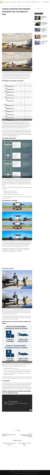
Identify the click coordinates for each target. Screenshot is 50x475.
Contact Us (24, 471)
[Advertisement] (17, 24)
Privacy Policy (12, 471)
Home (3, 6)
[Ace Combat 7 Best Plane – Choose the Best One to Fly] (37, 30)
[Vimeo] (47, 2)
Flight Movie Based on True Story (44, 17)
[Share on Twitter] (17, 430)
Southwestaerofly (34, 473)
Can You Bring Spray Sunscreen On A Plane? (44, 23)
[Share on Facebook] (16, 430)
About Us (19, 471)
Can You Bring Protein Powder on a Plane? (44, 36)
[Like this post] (15, 430)
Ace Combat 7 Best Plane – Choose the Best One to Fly (44, 30)
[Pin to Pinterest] (18, 430)
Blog (39, 471)
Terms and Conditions (32, 471)
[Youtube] (46, 2)
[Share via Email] (19, 430)
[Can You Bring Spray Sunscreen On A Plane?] (37, 24)
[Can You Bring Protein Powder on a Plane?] (37, 37)
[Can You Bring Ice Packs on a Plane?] (37, 43)
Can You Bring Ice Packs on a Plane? (44, 42)
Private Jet (7, 6)
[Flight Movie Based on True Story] (37, 18)
